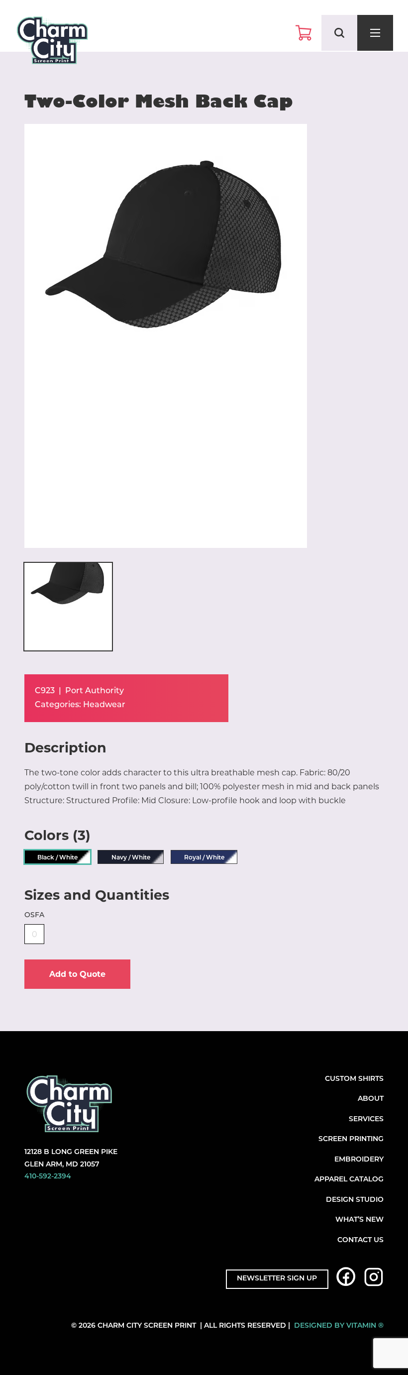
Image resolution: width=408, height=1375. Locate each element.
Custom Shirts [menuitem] (354, 1079)
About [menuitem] (371, 1099)
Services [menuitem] (366, 1119)
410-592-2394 (47, 1176)
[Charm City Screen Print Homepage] (52, 42)
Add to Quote (77, 974)
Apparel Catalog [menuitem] (349, 1179)
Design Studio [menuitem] (355, 1200)
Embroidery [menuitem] (359, 1159)
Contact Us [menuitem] (360, 1240)
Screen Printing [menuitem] (351, 1139)
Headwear (104, 705)
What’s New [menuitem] (359, 1220)
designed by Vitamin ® (339, 1326)
